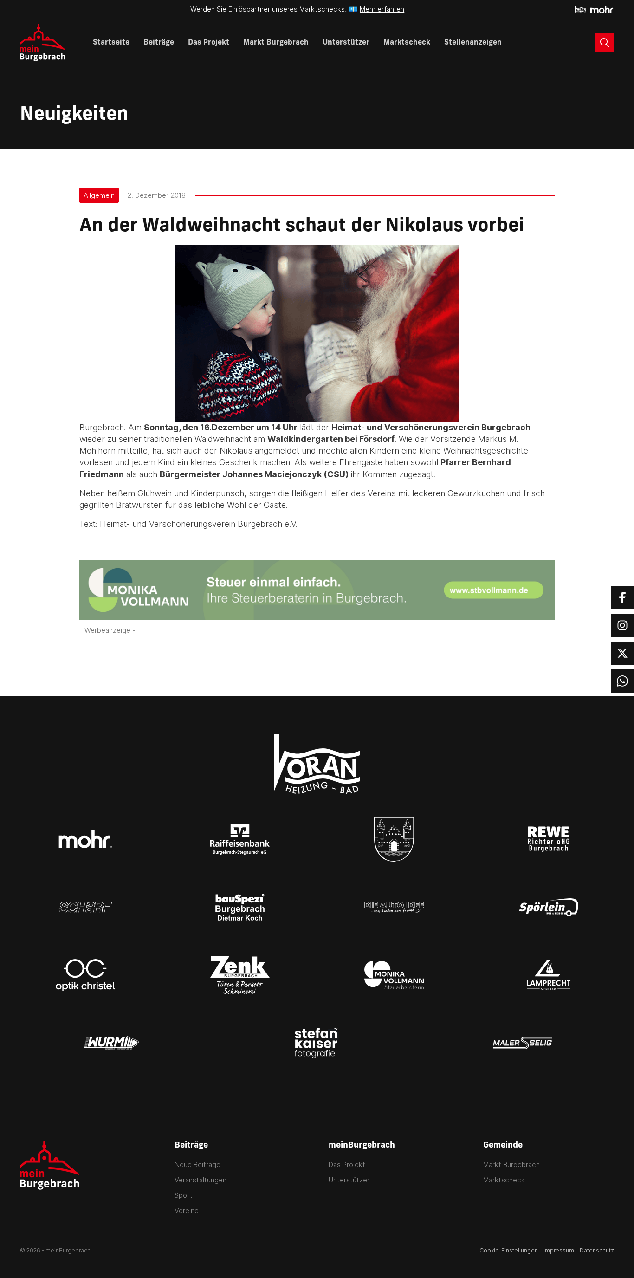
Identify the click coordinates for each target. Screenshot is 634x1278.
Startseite (111, 42)
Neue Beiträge (197, 1164)
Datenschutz (597, 1250)
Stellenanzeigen (473, 42)
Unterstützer (346, 42)
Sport (184, 1195)
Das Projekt (208, 42)
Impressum (558, 1250)
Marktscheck (406, 42)
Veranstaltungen (200, 1179)
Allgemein (99, 195)
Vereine (187, 1210)
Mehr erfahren (382, 9)
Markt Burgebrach (276, 42)
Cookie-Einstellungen (508, 1250)
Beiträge (158, 42)
